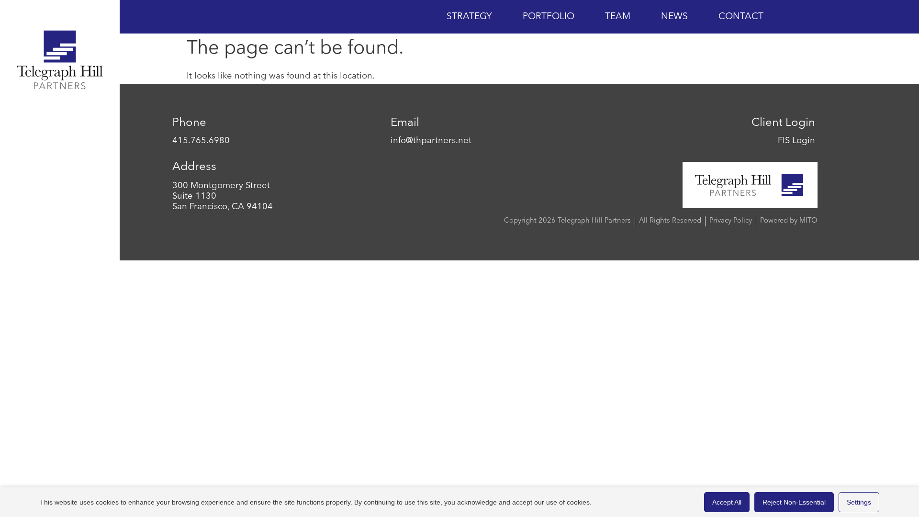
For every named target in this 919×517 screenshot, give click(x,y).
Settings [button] (859, 502)
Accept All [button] (726, 502)
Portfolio (548, 17)
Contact (740, 17)
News (674, 17)
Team (617, 17)
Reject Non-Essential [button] (794, 502)
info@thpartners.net (431, 140)
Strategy (469, 17)
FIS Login (796, 140)
